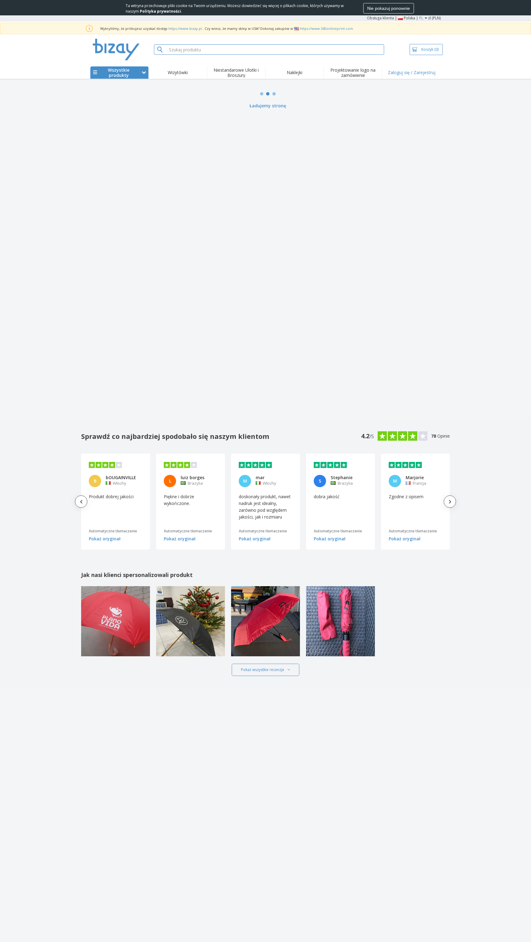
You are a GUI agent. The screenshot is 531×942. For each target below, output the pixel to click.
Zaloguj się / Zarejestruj (411, 72)
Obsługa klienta (380, 18)
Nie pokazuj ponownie (388, 8)
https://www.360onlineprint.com (326, 28)
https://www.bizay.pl (185, 28)
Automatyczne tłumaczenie (113, 531)
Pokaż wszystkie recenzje (262, 669)
